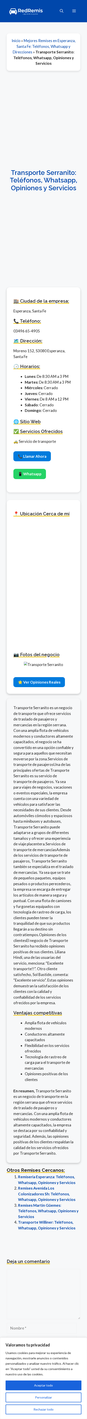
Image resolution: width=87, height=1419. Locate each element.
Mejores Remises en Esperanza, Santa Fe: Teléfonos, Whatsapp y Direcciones (44, 46)
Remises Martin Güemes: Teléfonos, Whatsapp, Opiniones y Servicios (48, 1211)
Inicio (16, 40)
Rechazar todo (43, 1409)
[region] (43, 1378)
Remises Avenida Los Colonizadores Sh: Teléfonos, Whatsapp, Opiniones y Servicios (46, 1194)
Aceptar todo (43, 1385)
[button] (61, 11)
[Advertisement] (43, 119)
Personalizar (43, 1397)
